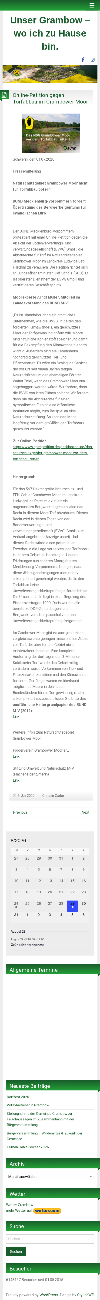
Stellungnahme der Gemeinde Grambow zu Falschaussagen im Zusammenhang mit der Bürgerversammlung (40, 1119)
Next (85, 812)
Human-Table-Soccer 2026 (28, 1147)
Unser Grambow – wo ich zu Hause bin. (50, 33)
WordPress (49, 1295)
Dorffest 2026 (18, 1097)
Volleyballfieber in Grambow (28, 1105)
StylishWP (85, 1295)
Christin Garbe (53, 796)
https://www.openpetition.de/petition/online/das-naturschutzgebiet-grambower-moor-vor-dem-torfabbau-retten (53, 453)
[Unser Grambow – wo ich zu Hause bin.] (50, 73)
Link (16, 716)
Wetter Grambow (19, 1205)
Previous (20, 812)
